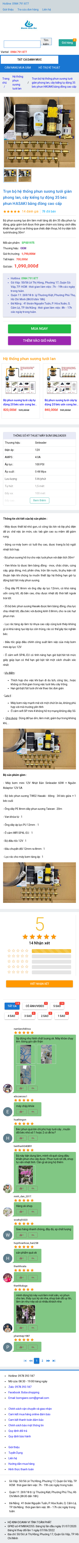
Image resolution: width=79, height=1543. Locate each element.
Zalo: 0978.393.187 (19, 1386)
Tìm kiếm (46, 42)
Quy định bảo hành (19, 1436)
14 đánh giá (30, 211)
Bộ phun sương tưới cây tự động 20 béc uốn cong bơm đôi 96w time (20, 403)
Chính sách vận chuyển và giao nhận (30, 1408)
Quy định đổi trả (17, 1430)
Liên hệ (46, 9)
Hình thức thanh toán (21, 1469)
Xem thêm (39, 500)
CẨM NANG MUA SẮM (18, 67)
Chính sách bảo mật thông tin (26, 1425)
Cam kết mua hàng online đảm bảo (29, 1414)
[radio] (25, 936)
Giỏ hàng (67, 42)
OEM (23, 248)
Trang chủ (5, 82)
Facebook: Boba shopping (23, 1392)
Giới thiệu (14, 1447)
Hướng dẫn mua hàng (21, 1463)
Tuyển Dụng (15, 1452)
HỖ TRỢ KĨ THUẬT (49, 67)
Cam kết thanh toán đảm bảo (26, 1419)
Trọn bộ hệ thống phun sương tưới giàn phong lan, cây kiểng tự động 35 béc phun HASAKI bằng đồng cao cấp (54, 82)
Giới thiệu (8, 9)
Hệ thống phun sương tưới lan (17, 82)
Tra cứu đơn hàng (28, 9)
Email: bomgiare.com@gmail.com (28, 1397)
